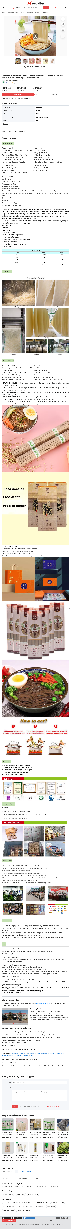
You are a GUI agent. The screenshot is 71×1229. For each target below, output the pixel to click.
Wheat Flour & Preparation (26, 12)
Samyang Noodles (8, 1194)
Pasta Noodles (20, 1194)
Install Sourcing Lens (10, 1220)
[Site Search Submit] (46, 7)
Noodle (37, 1178)
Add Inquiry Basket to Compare (35, 67)
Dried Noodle (32, 1053)
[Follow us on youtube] (64, 1218)
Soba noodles (5, 1175)
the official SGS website (43, 1003)
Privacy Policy (62, 1224)
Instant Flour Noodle (8, 1206)
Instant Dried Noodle (38, 1206)
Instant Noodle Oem (8, 1210)
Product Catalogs (26, 1171)
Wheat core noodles (41, 1175)
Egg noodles (5, 1178)
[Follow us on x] (59, 1218)
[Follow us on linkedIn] (51, 1220)
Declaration (53, 1224)
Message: (8, 1092)
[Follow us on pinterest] (67, 1218)
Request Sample (28, 98)
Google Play (17, 1218)
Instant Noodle (40, 1053)
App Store (6, 1218)
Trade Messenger (29, 1218)
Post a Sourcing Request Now (50, 1106)
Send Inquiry (18, 94)
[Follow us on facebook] (57, 1218)
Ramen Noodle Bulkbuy (23, 1210)
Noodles (37, 12)
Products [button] (17, 7)
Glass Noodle (51, 1206)
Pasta (31, 1055)
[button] (3, 3)
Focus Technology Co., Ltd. (23, 1224)
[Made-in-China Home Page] (35, 3)
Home (3, 12)
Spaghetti (26, 1055)
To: (10, 1087)
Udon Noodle (15, 1053)
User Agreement (45, 1224)
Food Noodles (45, 12)
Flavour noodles (23, 1178)
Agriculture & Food (12, 12)
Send (15, 1106)
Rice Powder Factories (42, 1202)
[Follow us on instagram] (62, 1218)
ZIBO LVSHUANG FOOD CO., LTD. (14, 81)
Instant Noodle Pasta (23, 1206)
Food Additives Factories (25, 1202)
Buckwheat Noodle (50, 1053)
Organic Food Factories (57, 1202)
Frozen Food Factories (9, 1202)
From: (9, 1082)
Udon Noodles (22, 1175)
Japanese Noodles (33, 1194)
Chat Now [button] (54, 94)
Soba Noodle (23, 1053)
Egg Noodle (19, 1055)
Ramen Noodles (11, 1055)
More (3, 1214)
